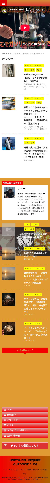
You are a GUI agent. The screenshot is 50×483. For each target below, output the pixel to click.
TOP (9, 409)
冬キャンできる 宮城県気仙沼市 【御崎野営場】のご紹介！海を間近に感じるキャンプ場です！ (35, 305)
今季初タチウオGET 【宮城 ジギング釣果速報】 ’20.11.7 (35, 77)
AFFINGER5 (37, 479)
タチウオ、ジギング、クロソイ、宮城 (35, 86)
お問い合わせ (13, 435)
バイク (10, 425)
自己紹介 (11, 414)
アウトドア (12, 419)
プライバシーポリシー (17, 430)
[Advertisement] (25, 380)
